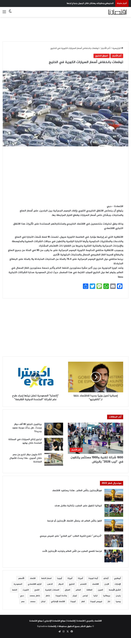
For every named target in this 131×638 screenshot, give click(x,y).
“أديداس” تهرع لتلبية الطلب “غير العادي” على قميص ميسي (71, 536)
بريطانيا (106, 595)
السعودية (18, 584)
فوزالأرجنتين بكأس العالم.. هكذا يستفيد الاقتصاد (77, 491)
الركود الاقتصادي (34, 584)
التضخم (83, 584)
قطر (83, 601)
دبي (22, 595)
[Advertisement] (65, 27)
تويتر (75, 595)
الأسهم (21, 578)
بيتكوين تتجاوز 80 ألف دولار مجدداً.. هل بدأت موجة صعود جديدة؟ (27, 427)
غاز (109, 601)
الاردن (106, 584)
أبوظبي (117, 578)
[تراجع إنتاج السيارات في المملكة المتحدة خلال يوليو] (53, 444)
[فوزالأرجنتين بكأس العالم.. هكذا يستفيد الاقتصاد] (113, 495)
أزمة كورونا (93, 578)
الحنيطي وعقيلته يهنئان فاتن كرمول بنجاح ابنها (90, 3)
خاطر (48, 595)
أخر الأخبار (105, 48)
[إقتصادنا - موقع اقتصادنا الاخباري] (112, 12)
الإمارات (118, 584)
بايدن (118, 595)
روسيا (118, 601)
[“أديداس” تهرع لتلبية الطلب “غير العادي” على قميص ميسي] (113, 540)
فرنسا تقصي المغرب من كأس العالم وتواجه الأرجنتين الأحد (72, 551)
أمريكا (80, 578)
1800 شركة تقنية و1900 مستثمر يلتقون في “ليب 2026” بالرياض (97, 459)
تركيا (95, 595)
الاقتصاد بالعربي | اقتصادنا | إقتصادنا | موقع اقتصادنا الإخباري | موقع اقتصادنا (65, 621)
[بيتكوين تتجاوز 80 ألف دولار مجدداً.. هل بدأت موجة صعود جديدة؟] (53, 429)
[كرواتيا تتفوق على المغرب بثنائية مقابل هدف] (113, 510)
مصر (22, 601)
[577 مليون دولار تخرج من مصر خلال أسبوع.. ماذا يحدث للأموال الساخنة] (53, 459)
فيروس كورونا (96, 601)
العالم (78, 590)
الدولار (60, 584)
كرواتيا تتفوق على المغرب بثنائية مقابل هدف (78, 506)
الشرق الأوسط (115, 590)
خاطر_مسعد (35, 595)
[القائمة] (4, 13)
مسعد (32, 601)
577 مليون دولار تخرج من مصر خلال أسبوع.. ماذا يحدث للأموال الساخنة (25, 458)
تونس (85, 595)
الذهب (50, 584)
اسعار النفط (46, 578)
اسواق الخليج (101, 56)
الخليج (72, 584)
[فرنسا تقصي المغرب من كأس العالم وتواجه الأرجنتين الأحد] (113, 556)
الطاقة (89, 590)
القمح (36, 590)
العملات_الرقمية (52, 590)
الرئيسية (116, 48)
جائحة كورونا (61, 595)
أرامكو (106, 578)
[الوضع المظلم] (10, 13)
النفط (14, 590)
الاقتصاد (95, 584)
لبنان (43, 601)
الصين (100, 590)
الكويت (26, 590)
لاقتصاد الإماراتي (58, 601)
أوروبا (59, 578)
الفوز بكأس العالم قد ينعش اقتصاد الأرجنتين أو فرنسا (74, 521)
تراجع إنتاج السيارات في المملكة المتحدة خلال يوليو (25, 441)
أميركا (70, 578)
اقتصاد (32, 578)
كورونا (73, 601)
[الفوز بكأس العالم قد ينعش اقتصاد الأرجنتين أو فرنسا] (113, 525)
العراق (67, 590)
